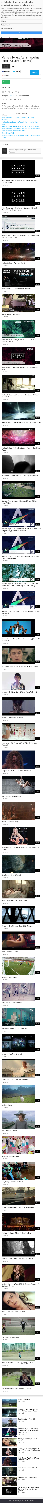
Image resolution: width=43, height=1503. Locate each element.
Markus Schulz (7, 118)
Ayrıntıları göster (6, 28)
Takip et (34, 72)
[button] (7, 49)
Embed (5, 82)
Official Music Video (32, 126)
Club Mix (4, 120)
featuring (16, 118)
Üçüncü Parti (5, 25)
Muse (24, 131)
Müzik (12, 95)
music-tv (15, 66)
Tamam (21, 33)
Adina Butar (25, 118)
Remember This (18, 126)
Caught (32, 118)
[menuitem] (30, 49)
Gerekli (5, 21)
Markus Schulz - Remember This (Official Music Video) (21, 129)
